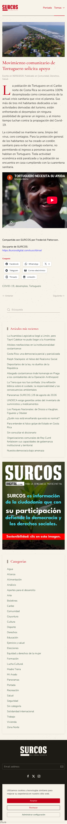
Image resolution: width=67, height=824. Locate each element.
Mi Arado (12, 674)
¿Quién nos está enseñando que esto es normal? (33, 418)
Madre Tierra (14, 669)
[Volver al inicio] (10, 8)
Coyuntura (12, 616)
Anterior (9, 295)
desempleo (22, 286)
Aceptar (33, 800)
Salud (5, 79)
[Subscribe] (62, 766)
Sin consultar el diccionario (21, 432)
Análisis (11, 585)
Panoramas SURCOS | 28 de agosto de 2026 (32, 395)
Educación (12, 637)
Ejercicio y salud (15, 643)
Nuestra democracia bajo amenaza (25, 450)
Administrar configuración (33, 814)
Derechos (54, 75)
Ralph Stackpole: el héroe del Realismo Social (32, 359)
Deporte (11, 627)
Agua (10, 569)
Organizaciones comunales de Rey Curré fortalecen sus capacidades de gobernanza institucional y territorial (30, 441)
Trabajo (11, 716)
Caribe (10, 606)
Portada (47, 7)
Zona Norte (13, 727)
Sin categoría (14, 706)
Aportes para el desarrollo (21, 590)
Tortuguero (35, 286)
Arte (9, 595)
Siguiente (57, 295)
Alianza (11, 574)
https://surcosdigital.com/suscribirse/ (22, 250)
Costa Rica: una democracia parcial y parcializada (33, 354)
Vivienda (12, 722)
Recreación (13, 690)
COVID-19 (8, 286)
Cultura (11, 622)
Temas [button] (58, 7)
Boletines (12, 600)
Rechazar (33, 807)
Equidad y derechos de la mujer (24, 653)
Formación (13, 658)
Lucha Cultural (15, 664)
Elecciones (13, 648)
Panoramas (13, 679)
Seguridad (12, 701)
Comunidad (43, 75)
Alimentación (14, 579)
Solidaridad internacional (20, 711)
